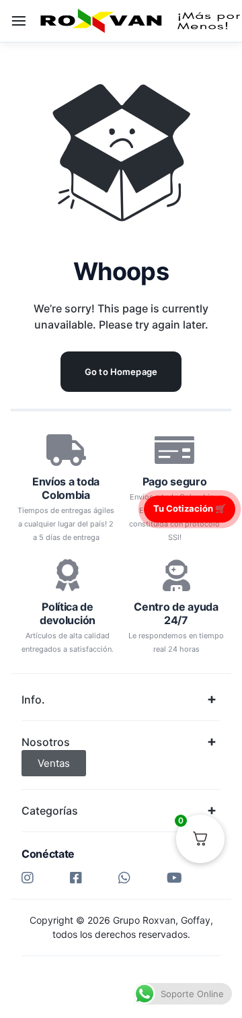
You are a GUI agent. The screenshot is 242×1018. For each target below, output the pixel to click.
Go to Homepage (121, 371)
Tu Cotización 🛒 (189, 508)
